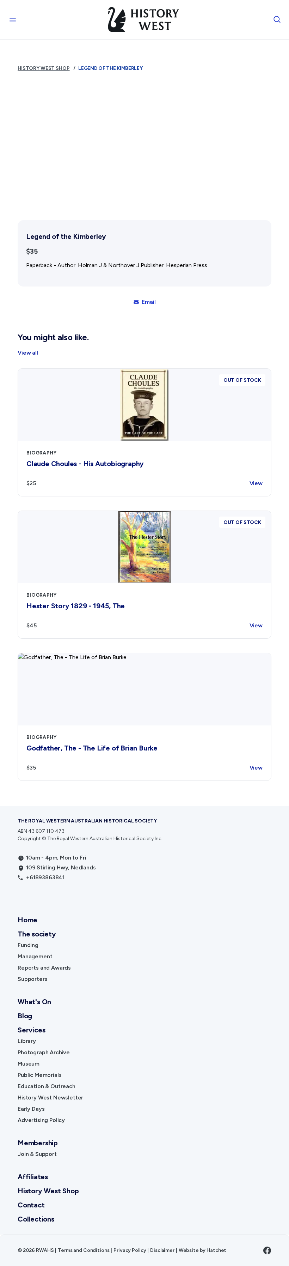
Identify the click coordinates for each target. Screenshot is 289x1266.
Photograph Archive (44, 1052)
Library (27, 1041)
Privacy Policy (129, 1250)
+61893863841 (45, 877)
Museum (28, 1063)
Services (31, 1030)
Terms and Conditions (83, 1250)
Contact (31, 1205)
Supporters (32, 979)
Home (27, 920)
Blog (25, 1016)
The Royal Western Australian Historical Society (87, 821)
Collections (36, 1219)
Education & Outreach (46, 1086)
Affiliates (33, 1176)
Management (35, 956)
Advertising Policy (41, 1120)
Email (148, 302)
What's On (34, 1001)
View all (28, 352)
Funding (28, 945)
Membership (38, 1143)
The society (37, 934)
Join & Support (37, 1154)
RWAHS (45, 1250)
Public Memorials (39, 1075)
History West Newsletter (50, 1097)
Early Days (31, 1108)
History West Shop (44, 68)
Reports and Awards (44, 967)
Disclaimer (162, 1250)
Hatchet (216, 1250)
